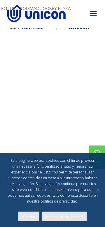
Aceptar (29, 216)
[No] (98, 190)
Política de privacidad (64, 216)
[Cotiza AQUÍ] (97, 147)
